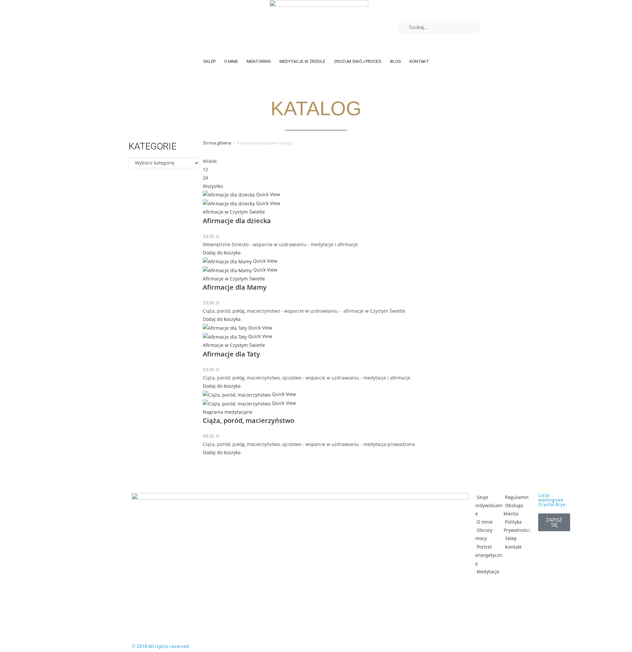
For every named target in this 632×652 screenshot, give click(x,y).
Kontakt (419, 61)
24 (205, 177)
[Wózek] (493, 27)
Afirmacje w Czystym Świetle (234, 212)
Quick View (267, 194)
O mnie (231, 61)
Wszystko (213, 186)
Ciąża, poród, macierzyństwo (248, 420)
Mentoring (259, 61)
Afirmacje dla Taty (231, 354)
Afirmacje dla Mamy (235, 287)
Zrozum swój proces (358, 61)
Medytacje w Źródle (302, 61)
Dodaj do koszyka (222, 252)
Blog (395, 61)
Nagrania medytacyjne (227, 412)
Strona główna (217, 143)
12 (205, 169)
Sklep (209, 61)
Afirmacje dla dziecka (237, 220)
